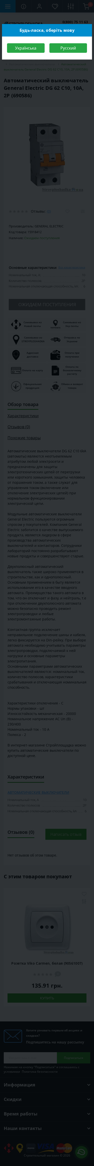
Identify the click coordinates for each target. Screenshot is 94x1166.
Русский (68, 48)
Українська (25, 48)
